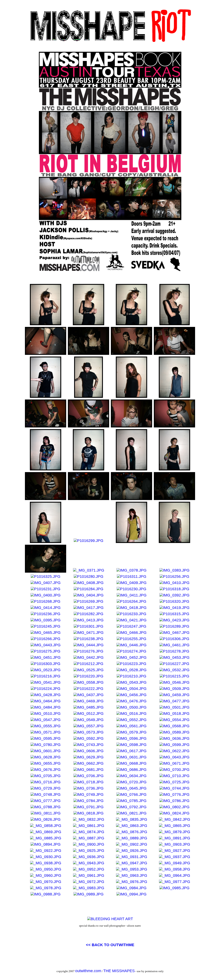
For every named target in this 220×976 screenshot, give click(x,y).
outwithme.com (88, 971)
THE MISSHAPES (119, 971)
